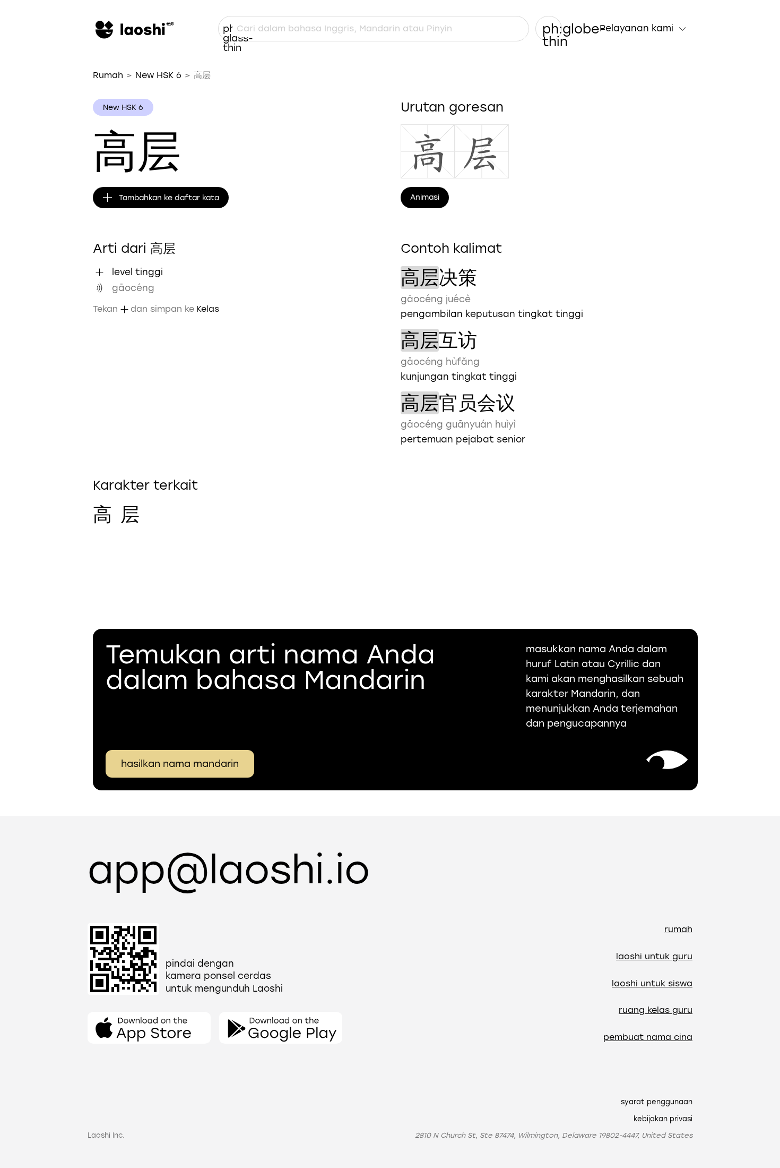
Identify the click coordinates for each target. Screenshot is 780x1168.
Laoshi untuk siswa (652, 983)
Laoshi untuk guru (654, 956)
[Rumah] (133, 28)
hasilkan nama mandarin (180, 764)
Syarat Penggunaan (656, 1102)
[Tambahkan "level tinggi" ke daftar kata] (99, 272)
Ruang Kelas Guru (655, 1010)
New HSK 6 (158, 75)
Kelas (207, 309)
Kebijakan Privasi (663, 1119)
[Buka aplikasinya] (149, 1028)
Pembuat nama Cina (647, 1037)
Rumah (108, 75)
